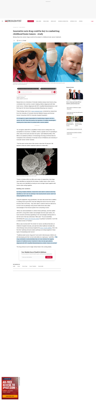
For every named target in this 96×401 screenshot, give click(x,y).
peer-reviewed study (37, 111)
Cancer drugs (24, 266)
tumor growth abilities (46, 228)
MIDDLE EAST (53, 21)
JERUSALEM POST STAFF (22, 96)
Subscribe (49, 257)
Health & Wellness (22, 27)
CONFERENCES (30, 21)
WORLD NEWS (46, 21)
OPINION (80, 21)
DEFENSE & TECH (73, 21)
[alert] (10, 388)
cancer (18, 266)
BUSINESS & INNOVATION (63, 21)
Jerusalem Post (15, 27)
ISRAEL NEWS (38, 21)
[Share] (14, 40)
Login (92, 21)
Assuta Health (40, 266)
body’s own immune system (32, 218)
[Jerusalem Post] (12, 21)
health (14, 266)
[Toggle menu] (2, 21)
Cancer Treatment (32, 266)
